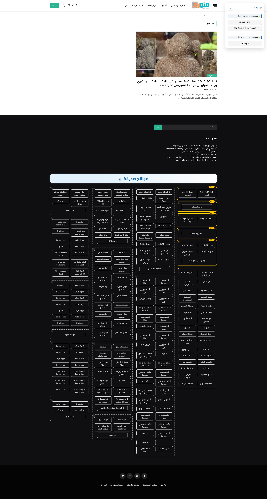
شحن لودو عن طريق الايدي (145, 401)
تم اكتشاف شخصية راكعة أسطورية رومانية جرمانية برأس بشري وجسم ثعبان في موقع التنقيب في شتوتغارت (177, 83)
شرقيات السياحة (187, 376)
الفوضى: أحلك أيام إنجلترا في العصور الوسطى (199, 151)
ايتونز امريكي (145, 298)
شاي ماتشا (164, 448)
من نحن (163, 484)
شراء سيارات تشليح (121, 391)
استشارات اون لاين (187, 341)
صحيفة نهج (206, 312)
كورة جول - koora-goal (80, 232)
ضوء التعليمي (206, 245)
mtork (206, 89)
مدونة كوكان (187, 306)
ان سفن (206, 281)
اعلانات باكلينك (112, 241)
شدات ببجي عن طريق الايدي (145, 355)
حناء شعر (145, 433)
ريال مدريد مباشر (122, 269)
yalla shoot (103, 253)
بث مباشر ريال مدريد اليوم (103, 427)
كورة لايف (79, 292)
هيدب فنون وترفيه (145, 261)
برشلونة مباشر (102, 259)
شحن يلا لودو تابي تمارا (145, 364)
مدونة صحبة (206, 374)
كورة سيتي (103, 419)
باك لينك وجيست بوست (145, 236)
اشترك (54, 5)
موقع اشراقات (206, 251)
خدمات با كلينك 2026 (122, 221)
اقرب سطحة (102, 371)
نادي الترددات (206, 340)
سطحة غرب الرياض (103, 363)
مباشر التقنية (187, 368)
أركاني (206, 368)
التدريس (164, 216)
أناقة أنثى (187, 318)
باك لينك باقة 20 (103, 202)
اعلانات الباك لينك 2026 (145, 227)
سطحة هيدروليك (102, 354)
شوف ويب (187, 290)
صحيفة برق (187, 245)
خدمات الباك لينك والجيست (121, 193)
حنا (164, 442)
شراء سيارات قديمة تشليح (112, 408)
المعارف (206, 349)
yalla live (70, 210)
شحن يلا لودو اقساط (145, 309)
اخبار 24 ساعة (164, 259)
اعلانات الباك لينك (145, 209)
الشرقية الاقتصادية (187, 298)
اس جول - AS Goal (60, 272)
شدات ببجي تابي (145, 291)
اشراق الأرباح (187, 383)
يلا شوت (122, 253)
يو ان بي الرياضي (164, 252)
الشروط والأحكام (133, 484)
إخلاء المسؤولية (116, 484)
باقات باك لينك (145, 198)
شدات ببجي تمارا (145, 281)
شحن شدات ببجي (164, 391)
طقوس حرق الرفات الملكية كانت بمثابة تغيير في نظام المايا (194, 145)
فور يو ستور (145, 344)
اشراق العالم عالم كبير (145, 218)
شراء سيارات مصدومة (102, 400)
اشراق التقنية (187, 272)
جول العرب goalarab (122, 427)
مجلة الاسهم (206, 297)
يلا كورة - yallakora (60, 263)
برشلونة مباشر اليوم (60, 193)
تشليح (122, 380)
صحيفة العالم (154, 268)
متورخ (206, 328)
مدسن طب (164, 235)
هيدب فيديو (187, 349)
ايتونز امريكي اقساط (145, 373)
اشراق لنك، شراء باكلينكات (164, 209)
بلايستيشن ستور (164, 416)
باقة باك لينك (206, 218)
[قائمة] (215, 5)
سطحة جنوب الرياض (122, 373)
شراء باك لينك (164, 192)
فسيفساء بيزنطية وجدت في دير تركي (202, 154)
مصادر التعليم (164, 244)
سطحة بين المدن (122, 354)
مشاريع (102, 228)
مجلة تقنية (145, 244)
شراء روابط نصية (164, 199)
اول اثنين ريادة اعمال (206, 193)
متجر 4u (164, 353)
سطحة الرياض (121, 347)
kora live (61, 285)
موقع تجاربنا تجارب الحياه (102, 221)
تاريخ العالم (151, 5)
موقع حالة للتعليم (145, 252)
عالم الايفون (206, 306)
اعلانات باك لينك (122, 235)
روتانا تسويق (206, 334)
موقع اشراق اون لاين (187, 253)
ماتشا (145, 442)
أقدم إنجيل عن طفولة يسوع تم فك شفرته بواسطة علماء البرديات (191, 148)
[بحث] (63, 5)
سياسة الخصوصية (150, 484)
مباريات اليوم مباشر (122, 260)
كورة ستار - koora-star (60, 223)
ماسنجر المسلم (197, 233)
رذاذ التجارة (187, 356)
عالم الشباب (196, 207)
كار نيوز (187, 312)
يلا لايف (112, 435)
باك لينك (103, 235)
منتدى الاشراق (164, 226)
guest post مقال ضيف (103, 193)
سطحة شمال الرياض (122, 363)
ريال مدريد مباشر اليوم (79, 193)
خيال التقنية (206, 290)
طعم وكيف (206, 362)
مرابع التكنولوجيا (187, 283)
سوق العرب (122, 201)
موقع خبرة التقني (206, 320)
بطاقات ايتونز (145, 408)
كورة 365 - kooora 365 (80, 272)
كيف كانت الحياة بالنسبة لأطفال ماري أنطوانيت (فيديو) (196, 160)
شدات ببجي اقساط (164, 281)
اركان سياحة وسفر (196, 260)
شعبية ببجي (164, 408)
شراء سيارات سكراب (102, 382)
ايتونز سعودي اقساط (164, 309)
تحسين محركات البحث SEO (187, 220)
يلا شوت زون (79, 410)
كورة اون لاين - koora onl (79, 263)
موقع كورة (70, 334)
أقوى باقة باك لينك (102, 211)
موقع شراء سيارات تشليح (103, 391)
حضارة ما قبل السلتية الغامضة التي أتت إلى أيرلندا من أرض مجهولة (191, 157)
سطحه (103, 347)
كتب (126, 5)
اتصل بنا (104, 484)
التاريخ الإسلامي (178, 5)
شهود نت (187, 362)
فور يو (145, 381)
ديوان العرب (122, 228)
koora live (60, 240)
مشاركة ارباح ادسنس (187, 193)
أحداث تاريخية (137, 5)
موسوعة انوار (206, 383)
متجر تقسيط (145, 326)
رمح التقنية (206, 356)
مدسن (187, 328)
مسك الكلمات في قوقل (206, 273)
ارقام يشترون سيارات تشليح (122, 400)
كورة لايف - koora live (79, 372)
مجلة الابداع (187, 334)
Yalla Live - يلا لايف (61, 254)
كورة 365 (122, 419)
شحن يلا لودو (164, 399)
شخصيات (163, 5)
